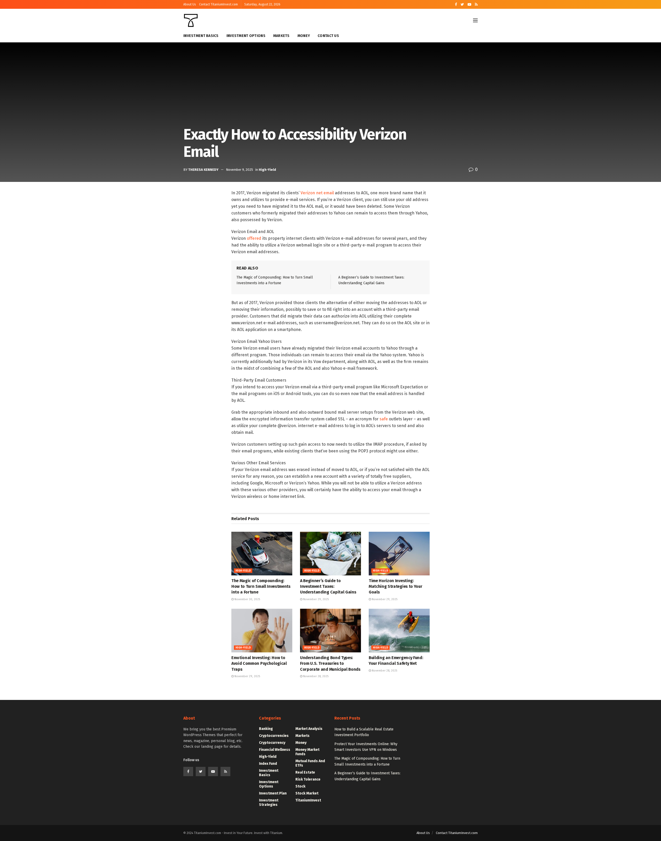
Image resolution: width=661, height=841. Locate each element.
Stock (300, 786)
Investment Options (245, 36)
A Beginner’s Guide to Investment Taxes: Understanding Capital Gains (328, 586)
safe (384, 418)
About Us (189, 4)
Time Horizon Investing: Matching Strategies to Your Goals (395, 586)
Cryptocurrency (272, 742)
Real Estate (305, 772)
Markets (281, 36)
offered (254, 238)
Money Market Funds (307, 751)
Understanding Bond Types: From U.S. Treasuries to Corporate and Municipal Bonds (330, 663)
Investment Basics (201, 36)
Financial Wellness (274, 749)
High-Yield (267, 170)
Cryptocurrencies (274, 736)
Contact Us (328, 36)
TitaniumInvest (308, 800)
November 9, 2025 (239, 170)
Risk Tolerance (307, 779)
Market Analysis (308, 729)
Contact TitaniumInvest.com (218, 4)
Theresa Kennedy (203, 170)
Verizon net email (317, 192)
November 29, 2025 (315, 599)
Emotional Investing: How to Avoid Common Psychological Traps (259, 663)
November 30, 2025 (247, 599)
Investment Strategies (268, 802)
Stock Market (306, 793)
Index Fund (268, 763)
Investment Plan (273, 793)
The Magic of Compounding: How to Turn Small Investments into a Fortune (260, 586)
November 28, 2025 (315, 676)
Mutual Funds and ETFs (310, 763)
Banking (266, 729)
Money (303, 36)
